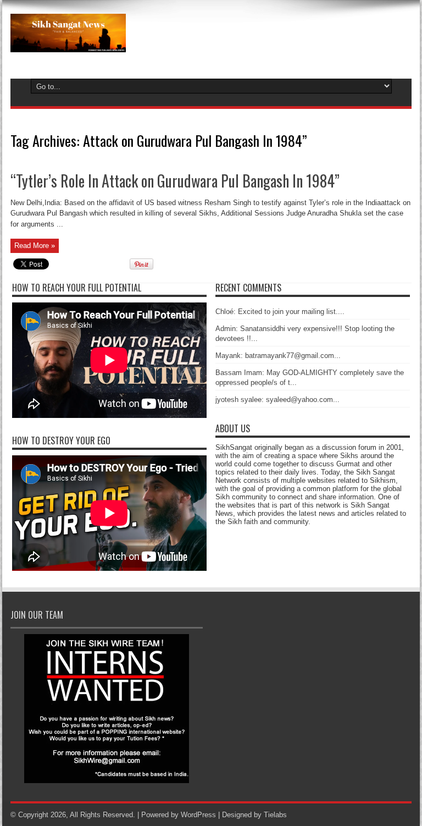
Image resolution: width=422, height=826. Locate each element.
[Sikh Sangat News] (68, 44)
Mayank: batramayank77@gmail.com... (278, 355)
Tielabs (275, 815)
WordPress (198, 815)
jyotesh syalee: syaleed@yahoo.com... (277, 399)
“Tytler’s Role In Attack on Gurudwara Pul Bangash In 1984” (175, 180)
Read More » (34, 245)
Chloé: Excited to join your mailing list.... (280, 311)
